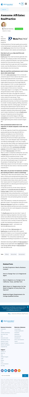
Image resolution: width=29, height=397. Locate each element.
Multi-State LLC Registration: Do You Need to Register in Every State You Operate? (14, 288)
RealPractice (7, 48)
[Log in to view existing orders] (22, 3)
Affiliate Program (4, 356)
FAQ (2, 355)
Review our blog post (6, 204)
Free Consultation (4, 363)
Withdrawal (17, 334)
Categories (4, 9)
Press (2, 362)
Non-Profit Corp (4, 334)
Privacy (2, 360)
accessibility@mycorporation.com (14, 310)
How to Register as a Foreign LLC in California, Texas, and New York (14, 281)
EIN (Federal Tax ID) (5, 339)
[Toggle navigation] (26, 3)
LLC (1, 330)
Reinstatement (18, 336)
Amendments (17, 338)
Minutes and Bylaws (5, 345)
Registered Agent (4, 343)
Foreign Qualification (19, 330)
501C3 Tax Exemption (19, 339)
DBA (2, 336)
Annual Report (18, 329)
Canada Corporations (5, 332)
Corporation (3, 329)
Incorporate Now (18, 28)
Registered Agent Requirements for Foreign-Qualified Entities (14, 295)
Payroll (16, 341)
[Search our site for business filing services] (19, 4)
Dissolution (17, 332)
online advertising (11, 75)
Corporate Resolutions (19, 343)
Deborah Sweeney (8, 29)
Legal (2, 358)
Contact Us (3, 351)
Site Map (3, 365)
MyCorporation (10, 151)
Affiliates (7, 254)
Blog (9, 313)
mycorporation (22, 254)
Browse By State (4, 338)
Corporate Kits (4, 346)
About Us (3, 353)
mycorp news (13, 254)
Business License (4, 341)
